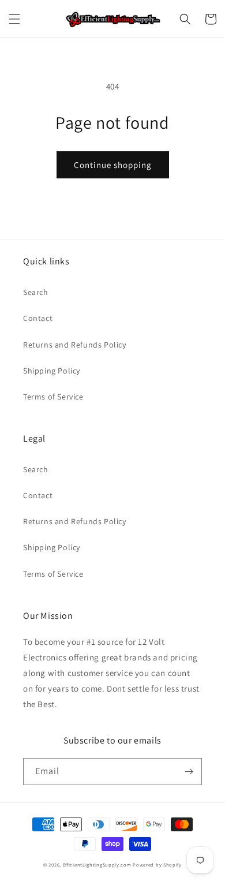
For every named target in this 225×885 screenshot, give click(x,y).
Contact (37, 318)
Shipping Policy (51, 370)
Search (35, 292)
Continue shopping (113, 164)
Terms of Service (53, 396)
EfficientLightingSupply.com (97, 864)
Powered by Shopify (157, 864)
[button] (14, 19)
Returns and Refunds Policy (74, 344)
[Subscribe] (188, 771)
